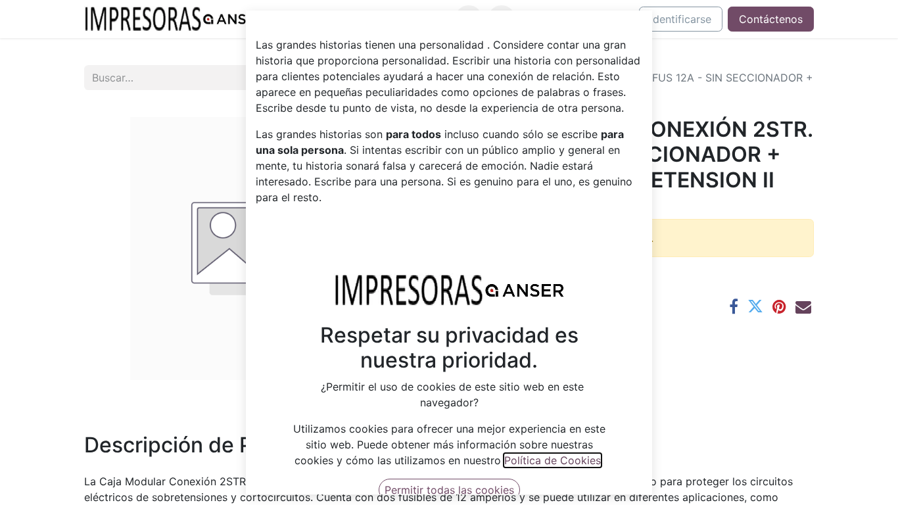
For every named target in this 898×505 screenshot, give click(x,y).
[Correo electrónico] (803, 306)
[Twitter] (755, 306)
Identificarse (680, 19)
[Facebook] (733, 306)
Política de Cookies (552, 460)
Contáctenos (771, 19)
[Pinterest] (779, 306)
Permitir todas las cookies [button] (449, 489)
